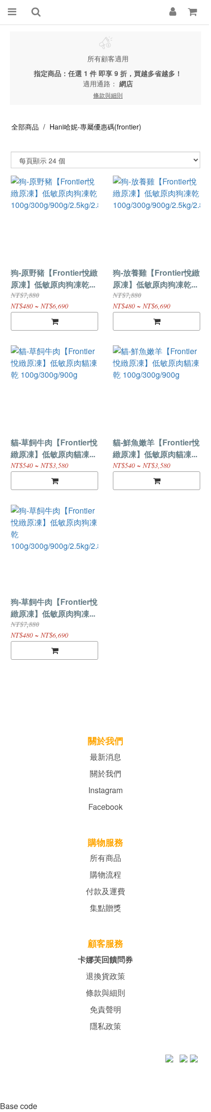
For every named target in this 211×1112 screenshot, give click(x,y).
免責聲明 (105, 1009)
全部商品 (25, 126)
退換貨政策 (105, 976)
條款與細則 (105, 992)
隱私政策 (105, 1026)
